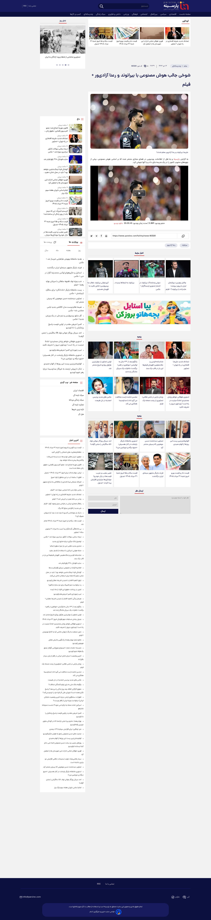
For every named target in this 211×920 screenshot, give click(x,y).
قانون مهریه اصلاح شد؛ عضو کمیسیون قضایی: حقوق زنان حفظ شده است (57, 130)
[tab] (68, 65)
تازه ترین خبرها (78, 409)
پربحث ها (48, 242)
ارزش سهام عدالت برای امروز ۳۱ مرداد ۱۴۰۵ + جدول (62, 473)
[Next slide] (82, 40)
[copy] (183, 236)
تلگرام (177, 897)
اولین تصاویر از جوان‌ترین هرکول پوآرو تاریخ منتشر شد (101, 365)
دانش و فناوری (114, 14)
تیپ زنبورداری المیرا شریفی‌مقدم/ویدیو (66, 350)
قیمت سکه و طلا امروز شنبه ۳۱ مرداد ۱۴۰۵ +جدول (101, 42)
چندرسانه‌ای (89, 14)
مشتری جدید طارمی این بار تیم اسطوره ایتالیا (65, 546)
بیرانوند (184, 245)
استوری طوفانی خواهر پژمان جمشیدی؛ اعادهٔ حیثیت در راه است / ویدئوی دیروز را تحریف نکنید (178, 402)
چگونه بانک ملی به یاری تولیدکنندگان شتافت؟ (65, 684)
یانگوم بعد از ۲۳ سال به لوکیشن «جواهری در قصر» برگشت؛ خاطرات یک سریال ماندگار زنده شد (126, 366)
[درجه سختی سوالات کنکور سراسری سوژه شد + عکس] (75, 149)
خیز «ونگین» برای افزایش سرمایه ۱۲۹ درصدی (65, 729)
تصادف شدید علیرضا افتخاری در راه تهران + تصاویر (177, 42)
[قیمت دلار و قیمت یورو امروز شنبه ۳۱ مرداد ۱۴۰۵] (127, 33)
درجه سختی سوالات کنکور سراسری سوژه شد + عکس (58, 151)
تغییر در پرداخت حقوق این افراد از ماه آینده (65, 589)
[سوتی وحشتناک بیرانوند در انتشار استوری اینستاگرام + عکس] (152, 268)
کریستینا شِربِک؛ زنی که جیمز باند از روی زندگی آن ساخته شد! (56, 213)
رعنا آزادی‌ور (171, 245)
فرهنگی (135, 14)
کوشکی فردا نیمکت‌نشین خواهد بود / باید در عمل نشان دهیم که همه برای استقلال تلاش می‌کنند (55, 171)
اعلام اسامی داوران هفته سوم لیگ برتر (57, 192)
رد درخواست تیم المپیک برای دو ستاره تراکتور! (65, 585)
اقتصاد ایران (78, 390)
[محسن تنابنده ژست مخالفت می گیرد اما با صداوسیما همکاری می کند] (126, 385)
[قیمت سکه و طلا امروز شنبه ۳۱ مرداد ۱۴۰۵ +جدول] (101, 33)
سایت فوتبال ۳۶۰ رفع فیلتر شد (56, 159)
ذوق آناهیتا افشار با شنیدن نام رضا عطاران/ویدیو (64, 580)
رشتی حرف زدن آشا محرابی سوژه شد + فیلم (66, 490)
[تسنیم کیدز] (139, 313)
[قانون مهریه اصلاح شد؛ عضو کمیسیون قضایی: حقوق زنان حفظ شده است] (75, 128)
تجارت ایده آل (78, 404)
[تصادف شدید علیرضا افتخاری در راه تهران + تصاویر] (177, 33)
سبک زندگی (101, 14)
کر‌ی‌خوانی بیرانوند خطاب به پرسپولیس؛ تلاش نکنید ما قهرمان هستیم (98, 286)
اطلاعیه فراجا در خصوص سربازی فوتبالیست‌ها (65, 568)
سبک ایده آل (78, 395)
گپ (188, 897)
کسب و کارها (75, 14)
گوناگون (185, 21)
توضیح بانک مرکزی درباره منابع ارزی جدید (66, 541)
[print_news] (106, 236)
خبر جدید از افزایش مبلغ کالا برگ (69, 508)
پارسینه (177, 159)
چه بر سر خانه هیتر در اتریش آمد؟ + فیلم (66, 499)
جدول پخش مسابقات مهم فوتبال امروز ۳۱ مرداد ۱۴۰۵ (61, 619)
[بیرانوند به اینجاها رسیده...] (126, 268)
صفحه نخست (184, 14)
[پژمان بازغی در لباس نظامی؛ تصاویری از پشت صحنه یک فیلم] (152, 385)
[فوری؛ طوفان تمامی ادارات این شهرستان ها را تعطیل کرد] (152, 33)
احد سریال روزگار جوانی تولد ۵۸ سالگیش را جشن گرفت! (100, 443)
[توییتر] (91, 236)
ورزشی (126, 14)
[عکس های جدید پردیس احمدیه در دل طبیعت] (100, 385)
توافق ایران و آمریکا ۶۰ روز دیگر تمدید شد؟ (62, 57)
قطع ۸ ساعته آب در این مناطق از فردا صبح (66, 477)
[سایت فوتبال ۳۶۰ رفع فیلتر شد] (75, 159)
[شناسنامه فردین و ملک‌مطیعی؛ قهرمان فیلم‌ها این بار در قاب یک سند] (152, 350)
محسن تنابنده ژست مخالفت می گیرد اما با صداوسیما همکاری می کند (126, 400)
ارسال (103, 511)
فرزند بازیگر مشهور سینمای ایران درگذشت (153, 475)
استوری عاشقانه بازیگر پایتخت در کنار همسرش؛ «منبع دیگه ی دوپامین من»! (126, 444)
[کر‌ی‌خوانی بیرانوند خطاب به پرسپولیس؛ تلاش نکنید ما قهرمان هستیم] (100, 268)
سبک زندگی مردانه (76, 400)
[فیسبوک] (101, 236)
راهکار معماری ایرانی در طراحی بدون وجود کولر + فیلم (62, 503)
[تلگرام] (96, 236)
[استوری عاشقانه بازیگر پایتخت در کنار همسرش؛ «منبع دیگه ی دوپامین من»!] (126, 429)
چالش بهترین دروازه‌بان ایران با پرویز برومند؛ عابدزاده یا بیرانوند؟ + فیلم (176, 286)
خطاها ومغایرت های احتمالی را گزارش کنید (66, 452)
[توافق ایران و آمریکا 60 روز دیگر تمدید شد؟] (62, 39)
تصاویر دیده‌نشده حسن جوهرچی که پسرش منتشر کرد (153, 444)
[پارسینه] (174, 6)
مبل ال (81, 414)
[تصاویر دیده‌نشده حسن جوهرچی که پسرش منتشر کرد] (152, 429)
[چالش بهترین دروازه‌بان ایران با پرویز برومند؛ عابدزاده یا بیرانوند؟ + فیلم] (178, 268)
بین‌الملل (154, 14)
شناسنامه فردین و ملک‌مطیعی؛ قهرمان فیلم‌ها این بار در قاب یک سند (153, 365)
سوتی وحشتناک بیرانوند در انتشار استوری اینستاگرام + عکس (149, 286)
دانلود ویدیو (118, 223)
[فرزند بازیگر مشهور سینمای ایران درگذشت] (152, 461)
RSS (24, 6)
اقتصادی (173, 14)
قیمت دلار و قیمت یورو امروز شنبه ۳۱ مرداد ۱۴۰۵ (126, 42)
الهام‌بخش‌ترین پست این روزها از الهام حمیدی (179, 443)
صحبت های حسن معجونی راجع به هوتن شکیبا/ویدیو (62, 734)
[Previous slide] (43, 40)
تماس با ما (32, 6)
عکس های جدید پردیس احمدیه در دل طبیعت (102, 399)
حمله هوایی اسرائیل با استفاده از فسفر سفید (65, 550)
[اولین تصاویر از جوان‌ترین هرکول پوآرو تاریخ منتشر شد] (100, 350)
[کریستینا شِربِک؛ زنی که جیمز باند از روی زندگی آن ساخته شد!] (75, 211)
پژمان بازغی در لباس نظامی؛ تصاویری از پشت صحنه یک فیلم (152, 400)
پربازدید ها (73, 242)
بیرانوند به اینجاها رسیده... (124, 282)
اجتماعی (144, 14)
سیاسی (163, 14)
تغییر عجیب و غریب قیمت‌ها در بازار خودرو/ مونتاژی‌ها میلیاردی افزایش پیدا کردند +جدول (101, 478)
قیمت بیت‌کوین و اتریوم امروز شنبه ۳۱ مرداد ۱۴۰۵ (63, 447)
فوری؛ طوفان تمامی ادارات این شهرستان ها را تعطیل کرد (152, 42)
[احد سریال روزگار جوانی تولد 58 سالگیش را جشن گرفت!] (100, 429)
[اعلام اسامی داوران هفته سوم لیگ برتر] (75, 190)
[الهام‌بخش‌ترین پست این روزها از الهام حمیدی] (178, 429)
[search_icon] (101, 6)
